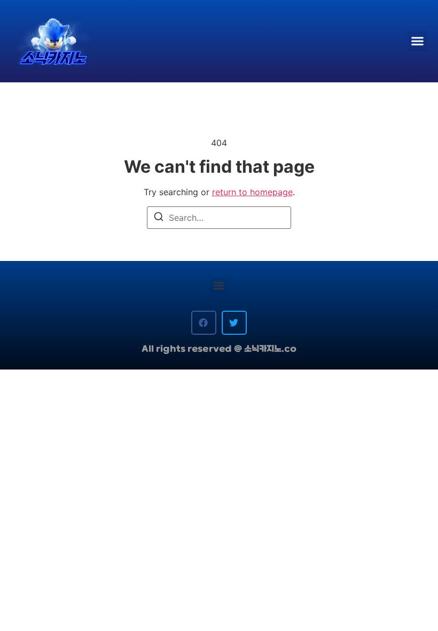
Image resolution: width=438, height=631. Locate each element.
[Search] (159, 218)
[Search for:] (219, 217)
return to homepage (252, 192)
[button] (418, 41)
